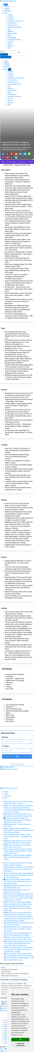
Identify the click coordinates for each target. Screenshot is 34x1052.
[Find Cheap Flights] (7, 767)
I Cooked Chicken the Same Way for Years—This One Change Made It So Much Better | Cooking (19, 483)
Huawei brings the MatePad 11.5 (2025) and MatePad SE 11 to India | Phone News (18, 563)
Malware (10, 88)
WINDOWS (7, 67)
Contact (6, 1031)
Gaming (4, 608)
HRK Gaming (10, 721)
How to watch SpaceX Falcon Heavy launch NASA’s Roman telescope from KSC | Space (17, 270)
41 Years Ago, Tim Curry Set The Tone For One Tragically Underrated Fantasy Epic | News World (18, 416)
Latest (6, 794)
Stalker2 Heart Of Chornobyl (15, 680)
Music (10, 92)
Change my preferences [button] (20, 1044)
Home (6, 61)
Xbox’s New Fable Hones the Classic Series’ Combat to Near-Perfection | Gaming (17, 641)
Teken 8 (8, 685)
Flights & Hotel (12, 82)
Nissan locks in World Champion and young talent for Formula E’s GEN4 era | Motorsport (18, 182)
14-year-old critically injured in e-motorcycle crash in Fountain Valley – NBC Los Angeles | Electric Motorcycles (19, 316)
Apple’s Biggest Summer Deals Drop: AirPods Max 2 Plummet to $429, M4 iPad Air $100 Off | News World (19, 830)
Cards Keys (9, 719)
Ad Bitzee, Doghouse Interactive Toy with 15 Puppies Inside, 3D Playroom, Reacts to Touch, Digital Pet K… (18, 377)
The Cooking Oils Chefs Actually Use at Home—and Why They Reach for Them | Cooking (18, 477)
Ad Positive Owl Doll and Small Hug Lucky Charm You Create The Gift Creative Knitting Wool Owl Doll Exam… (19, 371)
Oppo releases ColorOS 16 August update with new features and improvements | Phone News (19, 588)
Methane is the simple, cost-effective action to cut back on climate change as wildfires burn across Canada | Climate (18, 532)
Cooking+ (11, 76)
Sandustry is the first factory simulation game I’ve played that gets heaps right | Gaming (17, 857)
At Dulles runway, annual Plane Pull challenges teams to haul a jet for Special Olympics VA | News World (17, 820)
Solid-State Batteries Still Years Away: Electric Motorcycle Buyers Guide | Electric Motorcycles (17, 192)
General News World (14, 84)
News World (5, 170)
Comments (7, 796)
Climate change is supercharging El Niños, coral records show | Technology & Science (18, 406)
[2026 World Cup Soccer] (8, 788)
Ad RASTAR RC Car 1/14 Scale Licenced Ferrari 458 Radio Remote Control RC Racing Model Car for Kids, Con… (18, 352)
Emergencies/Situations (9, 969)
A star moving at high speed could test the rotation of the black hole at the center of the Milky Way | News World (19, 283)
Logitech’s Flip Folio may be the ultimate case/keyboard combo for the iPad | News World (18, 235)
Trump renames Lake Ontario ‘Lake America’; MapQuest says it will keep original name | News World (17, 176)
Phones (4, 557)
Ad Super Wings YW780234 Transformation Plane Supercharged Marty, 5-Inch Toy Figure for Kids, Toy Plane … (19, 365)
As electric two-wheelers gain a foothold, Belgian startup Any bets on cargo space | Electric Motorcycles (18, 254)
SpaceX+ (11, 103)
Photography (12, 94)
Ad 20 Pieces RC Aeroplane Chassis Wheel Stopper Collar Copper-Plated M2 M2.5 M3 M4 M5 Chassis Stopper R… (18, 359)
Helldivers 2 (10, 707)
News (3, 967)
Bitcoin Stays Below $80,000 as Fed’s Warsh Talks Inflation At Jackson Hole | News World (18, 229)
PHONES (7, 65)
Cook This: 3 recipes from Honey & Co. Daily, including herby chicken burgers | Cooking (17, 450)
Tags (5, 798)
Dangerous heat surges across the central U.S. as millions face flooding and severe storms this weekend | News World (18, 217)
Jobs (9, 86)
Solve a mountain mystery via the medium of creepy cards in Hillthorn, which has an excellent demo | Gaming (18, 634)
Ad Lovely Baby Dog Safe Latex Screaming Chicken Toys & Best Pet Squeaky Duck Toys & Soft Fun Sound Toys (18, 875)
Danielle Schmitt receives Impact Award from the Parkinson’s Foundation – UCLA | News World (18, 206)
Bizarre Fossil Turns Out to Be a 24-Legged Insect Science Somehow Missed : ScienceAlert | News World (19, 399)
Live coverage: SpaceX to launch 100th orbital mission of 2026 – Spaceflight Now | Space (18, 837)
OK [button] (20, 1039)
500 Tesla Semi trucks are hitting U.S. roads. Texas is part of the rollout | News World (18, 260)
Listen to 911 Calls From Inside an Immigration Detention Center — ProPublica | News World (16, 277)
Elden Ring (9, 683)
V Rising (8, 687)
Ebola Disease (6, 971)
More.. (6, 69)
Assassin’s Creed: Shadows (15, 674)
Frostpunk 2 (10, 676)
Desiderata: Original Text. (16, 78)
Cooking (10, 74)
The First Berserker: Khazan (15, 705)
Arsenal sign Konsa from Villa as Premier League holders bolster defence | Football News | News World (18, 851)
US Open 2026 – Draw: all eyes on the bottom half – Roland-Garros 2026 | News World (18, 289)
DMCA (6, 1027)
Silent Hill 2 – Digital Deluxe (15, 678)
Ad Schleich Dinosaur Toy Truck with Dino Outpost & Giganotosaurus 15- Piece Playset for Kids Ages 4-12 (18, 342)
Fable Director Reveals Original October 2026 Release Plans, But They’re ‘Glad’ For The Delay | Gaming (19, 618)
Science (10, 98)
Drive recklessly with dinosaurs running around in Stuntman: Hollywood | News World (18, 223)
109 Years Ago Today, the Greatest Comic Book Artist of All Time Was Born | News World (18, 647)
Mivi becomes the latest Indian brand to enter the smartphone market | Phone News (18, 573)
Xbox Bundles (10, 717)
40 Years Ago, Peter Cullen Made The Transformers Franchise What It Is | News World (18, 432)
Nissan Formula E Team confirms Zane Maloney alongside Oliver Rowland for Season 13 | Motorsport (17, 242)
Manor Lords (10, 715)
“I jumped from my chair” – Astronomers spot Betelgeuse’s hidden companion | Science (18, 426)
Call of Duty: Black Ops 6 (14, 709)
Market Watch (12, 90)
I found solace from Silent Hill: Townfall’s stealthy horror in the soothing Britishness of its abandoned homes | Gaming (18, 624)
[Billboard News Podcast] (9, 769)
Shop (9, 105)
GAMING (6, 63)
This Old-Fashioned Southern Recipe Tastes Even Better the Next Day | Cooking (17, 457)
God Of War (9, 689)
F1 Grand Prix (12, 80)
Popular (6, 792)
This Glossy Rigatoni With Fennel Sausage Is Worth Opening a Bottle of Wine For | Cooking (19, 471)
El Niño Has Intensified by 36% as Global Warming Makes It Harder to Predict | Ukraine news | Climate (18, 514)
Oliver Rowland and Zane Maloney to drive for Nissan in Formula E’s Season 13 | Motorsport (19, 301)
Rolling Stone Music (14, 96)
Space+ (10, 101)
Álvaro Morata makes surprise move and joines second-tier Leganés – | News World (18, 295)
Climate (10, 72)
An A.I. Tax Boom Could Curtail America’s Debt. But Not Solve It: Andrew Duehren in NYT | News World (18, 248)
